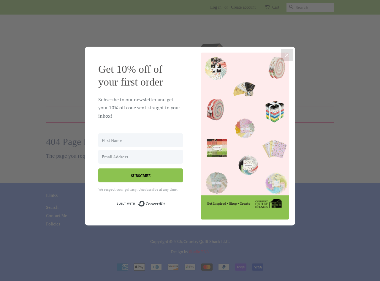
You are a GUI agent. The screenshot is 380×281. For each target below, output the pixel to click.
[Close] (287, 55)
